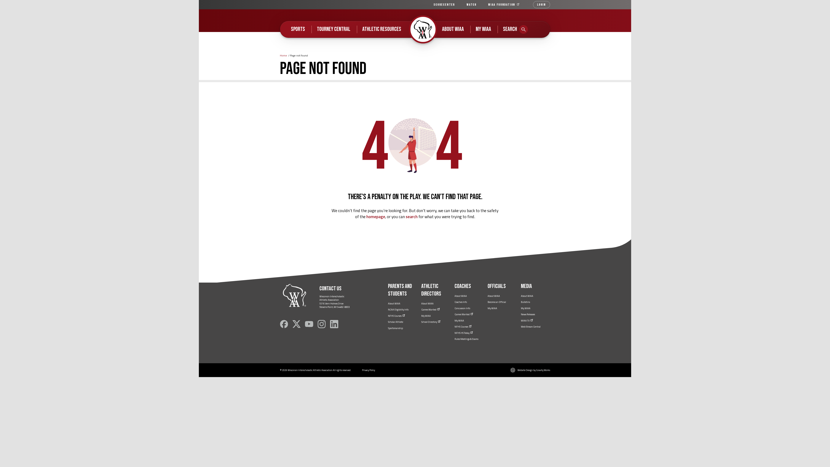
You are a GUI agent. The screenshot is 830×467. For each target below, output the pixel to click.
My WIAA (483, 29)
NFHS (395, 316)
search (412, 216)
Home (283, 55)
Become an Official (497, 302)
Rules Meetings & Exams (466, 339)
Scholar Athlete (395, 322)
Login (541, 4)
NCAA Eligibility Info (398, 309)
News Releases (528, 314)
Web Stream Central (531, 326)
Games (429, 309)
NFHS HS (462, 333)
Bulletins (525, 302)
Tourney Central (333, 29)
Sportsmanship (395, 328)
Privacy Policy (368, 370)
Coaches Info (461, 302)
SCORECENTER (444, 4)
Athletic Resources (381, 29)
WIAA (502, 4)
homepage (375, 216)
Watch (472, 4)
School (429, 322)
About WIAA (453, 29)
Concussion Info (462, 308)
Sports (298, 29)
